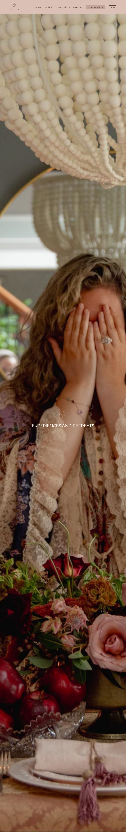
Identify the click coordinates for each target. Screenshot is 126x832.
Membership (49, 7)
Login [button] (113, 7)
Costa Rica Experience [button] (95, 7)
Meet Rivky (37, 7)
